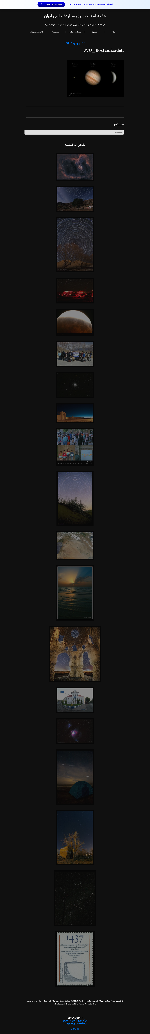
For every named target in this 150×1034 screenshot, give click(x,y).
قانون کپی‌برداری (36, 31)
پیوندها (55, 31)
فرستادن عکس (75, 31)
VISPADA (75, 1029)
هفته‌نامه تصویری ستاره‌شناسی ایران (75, 16)
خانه (114, 31)
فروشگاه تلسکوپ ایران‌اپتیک (75, 1023)
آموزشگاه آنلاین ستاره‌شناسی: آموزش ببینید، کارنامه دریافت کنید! (79, 4)
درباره (94, 31)
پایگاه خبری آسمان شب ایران (75, 1020)
